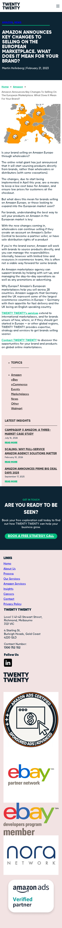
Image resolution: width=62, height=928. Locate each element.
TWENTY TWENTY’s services (20, 313)
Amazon (7, 22)
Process (8, 573)
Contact (8, 599)
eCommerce (19, 384)
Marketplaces (20, 394)
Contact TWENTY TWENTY (19, 340)
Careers (8, 594)
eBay (14, 379)
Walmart (16, 408)
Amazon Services (14, 583)
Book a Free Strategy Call (31, 536)
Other (15, 403)
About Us (9, 568)
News (17, 22)
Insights (8, 589)
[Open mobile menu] (57, 6)
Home (5, 87)
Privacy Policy (12, 604)
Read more (11, 443)
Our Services (11, 578)
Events (15, 389)
